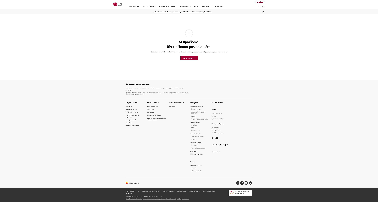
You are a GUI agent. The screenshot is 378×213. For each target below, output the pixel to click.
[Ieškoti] (263, 7)
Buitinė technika (153, 103)
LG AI (192, 162)
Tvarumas (215, 152)
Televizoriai (129, 106)
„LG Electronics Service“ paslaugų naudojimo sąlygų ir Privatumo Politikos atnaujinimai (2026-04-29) (182, 12)
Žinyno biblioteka (196, 109)
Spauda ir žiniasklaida (218, 119)
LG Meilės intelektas (196, 165)
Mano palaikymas (218, 124)
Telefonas (194, 128)
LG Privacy (129, 193)
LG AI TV (193, 168)
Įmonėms (260, 2)
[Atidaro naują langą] (237, 183)
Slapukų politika (181, 191)
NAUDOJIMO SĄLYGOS (209, 191)
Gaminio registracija (217, 133)
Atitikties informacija (219, 145)
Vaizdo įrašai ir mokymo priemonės (198, 113)
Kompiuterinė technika (176, 103)
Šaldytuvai (150, 109)
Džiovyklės (150, 112)
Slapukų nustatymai (194, 191)
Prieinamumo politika (196, 154)
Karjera (214, 116)
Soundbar (129, 123)
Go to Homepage (189, 58)
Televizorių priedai (131, 109)
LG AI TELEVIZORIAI (132, 112)
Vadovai (193, 116)
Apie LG (214, 110)
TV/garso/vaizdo (132, 103)
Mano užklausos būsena (198, 148)
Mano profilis (215, 127)
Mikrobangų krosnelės (154, 115)
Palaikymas (194, 103)
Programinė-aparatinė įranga (199, 119)
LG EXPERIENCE (217, 103)
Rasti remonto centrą (197, 136)
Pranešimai (194, 145)
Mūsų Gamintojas (217, 113)
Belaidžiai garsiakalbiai (132, 126)
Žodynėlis (215, 138)
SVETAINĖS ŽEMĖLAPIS (132, 191)
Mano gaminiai (216, 130)
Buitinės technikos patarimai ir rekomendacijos (156, 119)
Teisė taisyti (193, 151)
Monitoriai (172, 106)
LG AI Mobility (195, 171)
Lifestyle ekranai (131, 120)
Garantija (193, 139)
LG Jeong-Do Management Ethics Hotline (242, 192)
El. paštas (194, 125)
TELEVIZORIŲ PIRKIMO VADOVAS (133, 116)
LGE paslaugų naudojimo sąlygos (151, 191)
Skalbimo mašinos (152, 106)
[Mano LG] (259, 7)
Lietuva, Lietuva (134, 183)
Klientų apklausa (196, 130)
